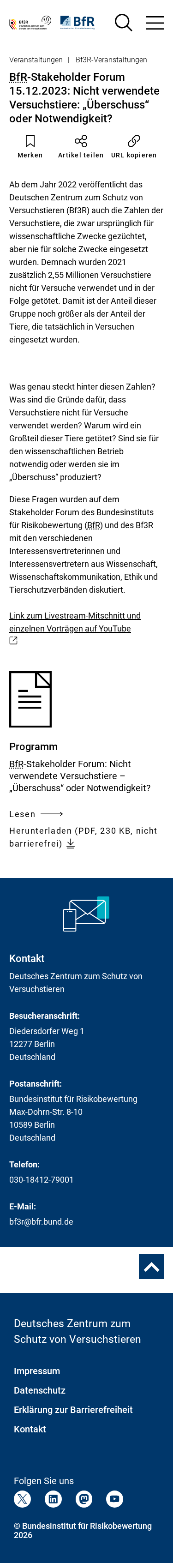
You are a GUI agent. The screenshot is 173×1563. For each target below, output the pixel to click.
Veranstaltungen (36, 59)
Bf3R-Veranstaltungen (111, 59)
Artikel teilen (81, 155)
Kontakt (30, 1429)
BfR (18, 77)
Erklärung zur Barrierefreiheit (73, 1409)
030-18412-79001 (41, 1179)
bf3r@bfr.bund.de (41, 1221)
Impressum (37, 1371)
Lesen (22, 815)
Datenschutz (40, 1390)
